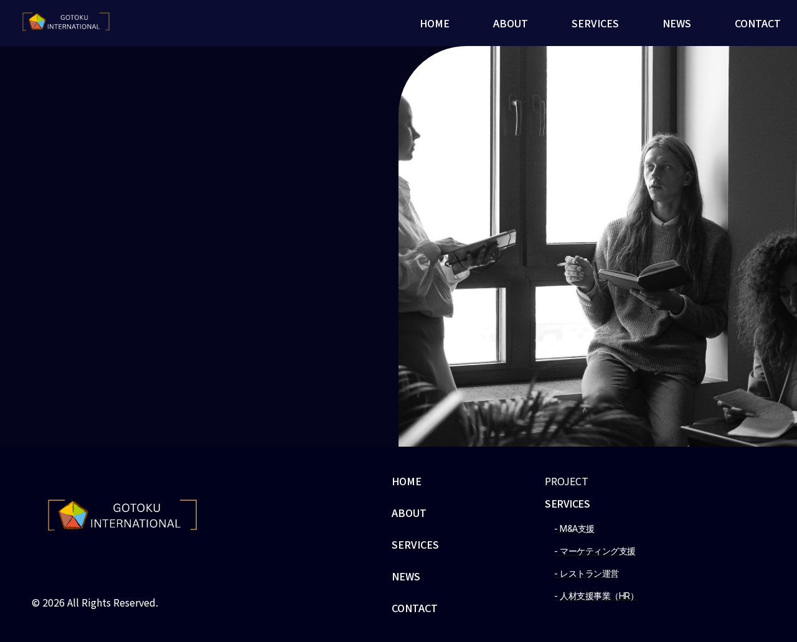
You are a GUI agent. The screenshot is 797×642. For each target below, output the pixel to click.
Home (435, 23)
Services (595, 23)
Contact (758, 23)
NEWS (677, 23)
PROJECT (566, 480)
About (510, 23)
